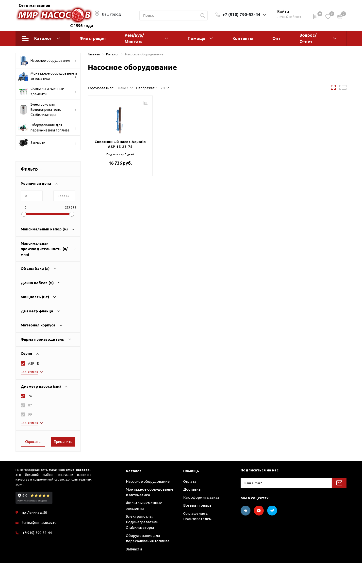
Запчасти (38, 143)
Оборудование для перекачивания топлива (50, 127)
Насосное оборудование (50, 61)
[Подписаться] (339, 483)
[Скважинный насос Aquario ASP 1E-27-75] (120, 118)
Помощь (197, 38)
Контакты (242, 38)
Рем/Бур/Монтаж (134, 38)
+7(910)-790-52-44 (37, 533)
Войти (283, 11)
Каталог (43, 38)
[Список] (342, 88)
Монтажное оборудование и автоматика (54, 75)
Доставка (191, 489)
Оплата (189, 481)
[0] (340, 17)
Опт (276, 38)
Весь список (29, 371)
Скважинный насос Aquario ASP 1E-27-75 (120, 144)
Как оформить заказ (201, 497)
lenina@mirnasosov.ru (39, 523)
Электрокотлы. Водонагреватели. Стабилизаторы (46, 109)
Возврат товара (197, 505)
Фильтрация (93, 38)
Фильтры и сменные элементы (47, 91)
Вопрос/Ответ (307, 38)
